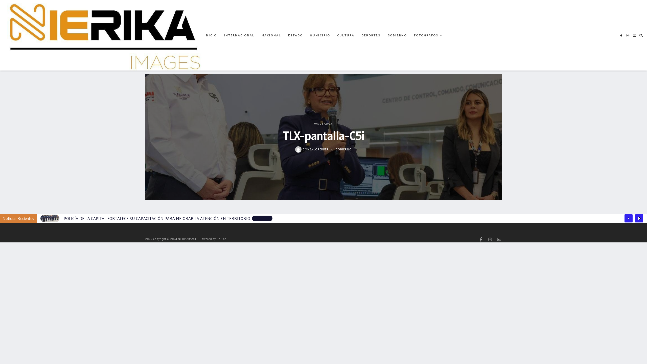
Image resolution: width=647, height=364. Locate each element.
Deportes (370, 35)
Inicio (210, 35)
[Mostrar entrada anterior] (629, 218)
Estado (295, 35)
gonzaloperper (315, 148)
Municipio (320, 35)
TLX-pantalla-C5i (323, 135)
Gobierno (397, 35)
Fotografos (426, 35)
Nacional (271, 35)
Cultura (345, 35)
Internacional (239, 35)
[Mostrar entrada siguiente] (639, 218)
